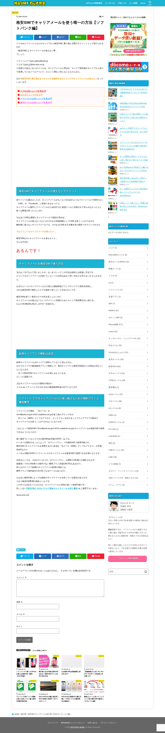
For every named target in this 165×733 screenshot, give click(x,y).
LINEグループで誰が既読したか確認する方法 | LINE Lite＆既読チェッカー (134, 117)
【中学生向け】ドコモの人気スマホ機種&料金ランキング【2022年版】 (133, 92)
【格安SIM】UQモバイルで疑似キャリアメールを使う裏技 (51, 488)
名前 (19, 602)
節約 (112, 443)
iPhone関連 (116, 324)
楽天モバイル (116, 359)
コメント (21, 577)
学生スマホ (115, 345)
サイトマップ (53, 723)
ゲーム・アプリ (116, 485)
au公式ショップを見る (30, 95)
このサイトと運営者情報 (127, 558)
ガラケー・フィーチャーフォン (123, 471)
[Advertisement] (60, 128)
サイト (19, 626)
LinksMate (114, 436)
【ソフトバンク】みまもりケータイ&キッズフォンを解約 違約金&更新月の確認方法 (133, 146)
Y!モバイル (115, 401)
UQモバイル (116, 394)
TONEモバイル (117, 380)
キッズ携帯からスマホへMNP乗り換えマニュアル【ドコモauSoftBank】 (134, 192)
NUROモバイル (116, 422)
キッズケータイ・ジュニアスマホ (124, 338)
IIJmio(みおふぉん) (118, 352)
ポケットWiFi (115, 318)
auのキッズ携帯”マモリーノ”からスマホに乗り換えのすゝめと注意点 (133, 131)
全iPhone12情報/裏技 (94, 3)
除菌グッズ (115, 269)
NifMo (112, 415)
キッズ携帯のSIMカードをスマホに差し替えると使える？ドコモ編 (133, 158)
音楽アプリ (115, 297)
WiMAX (114, 311)
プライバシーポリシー (108, 723)
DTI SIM (113, 429)
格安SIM (15, 12)
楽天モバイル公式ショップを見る (35, 102)
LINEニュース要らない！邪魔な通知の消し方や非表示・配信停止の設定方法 (134, 206)
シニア (113, 248)
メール (20, 614)
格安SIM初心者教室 (77, 727)
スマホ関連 (115, 464)
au (111, 283)
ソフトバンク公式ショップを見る (35, 99)
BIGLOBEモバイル (118, 255)
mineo (142, 3)
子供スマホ (122, 3)
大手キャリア (117, 373)
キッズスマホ (110, 3)
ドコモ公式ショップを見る (32, 91)
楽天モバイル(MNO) (119, 262)
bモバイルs (115, 408)
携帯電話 (114, 387)
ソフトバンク (116, 290)
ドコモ (113, 276)
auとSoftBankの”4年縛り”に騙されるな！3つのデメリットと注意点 (134, 169)
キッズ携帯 (133, 3)
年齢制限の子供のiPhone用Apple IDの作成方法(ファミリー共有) (133, 105)
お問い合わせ (92, 723)
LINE (113, 457)
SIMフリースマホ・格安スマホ (123, 478)
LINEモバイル (116, 450)
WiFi (112, 304)
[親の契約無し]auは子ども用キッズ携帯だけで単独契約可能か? (133, 179)
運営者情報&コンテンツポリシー (73, 723)
